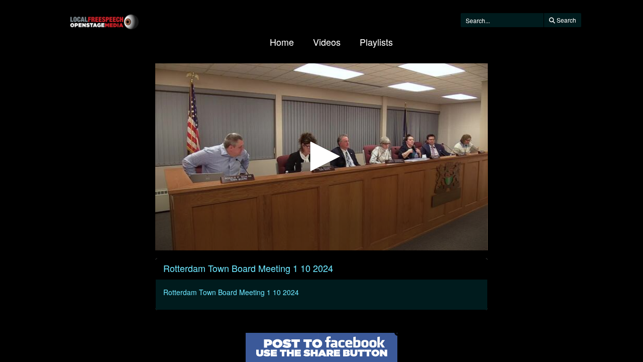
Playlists (376, 41)
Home (282, 41)
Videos (327, 41)
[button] (321, 156)
